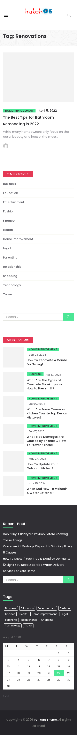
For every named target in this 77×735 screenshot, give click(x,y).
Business (9, 184)
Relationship (12, 267)
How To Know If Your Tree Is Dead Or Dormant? (36, 559)
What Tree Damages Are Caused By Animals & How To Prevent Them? (46, 441)
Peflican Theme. (45, 720)
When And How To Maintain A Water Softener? (47, 491)
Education (10, 193)
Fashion (9, 211)
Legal (7, 248)
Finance (9, 221)
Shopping (10, 276)
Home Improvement (19, 110)
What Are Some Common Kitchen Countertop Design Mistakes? (47, 413)
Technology (12, 285)
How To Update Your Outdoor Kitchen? (42, 466)
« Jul (6, 696)
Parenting (10, 257)
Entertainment (13, 202)
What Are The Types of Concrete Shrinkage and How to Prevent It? (45, 384)
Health (8, 230)
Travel (8, 294)
